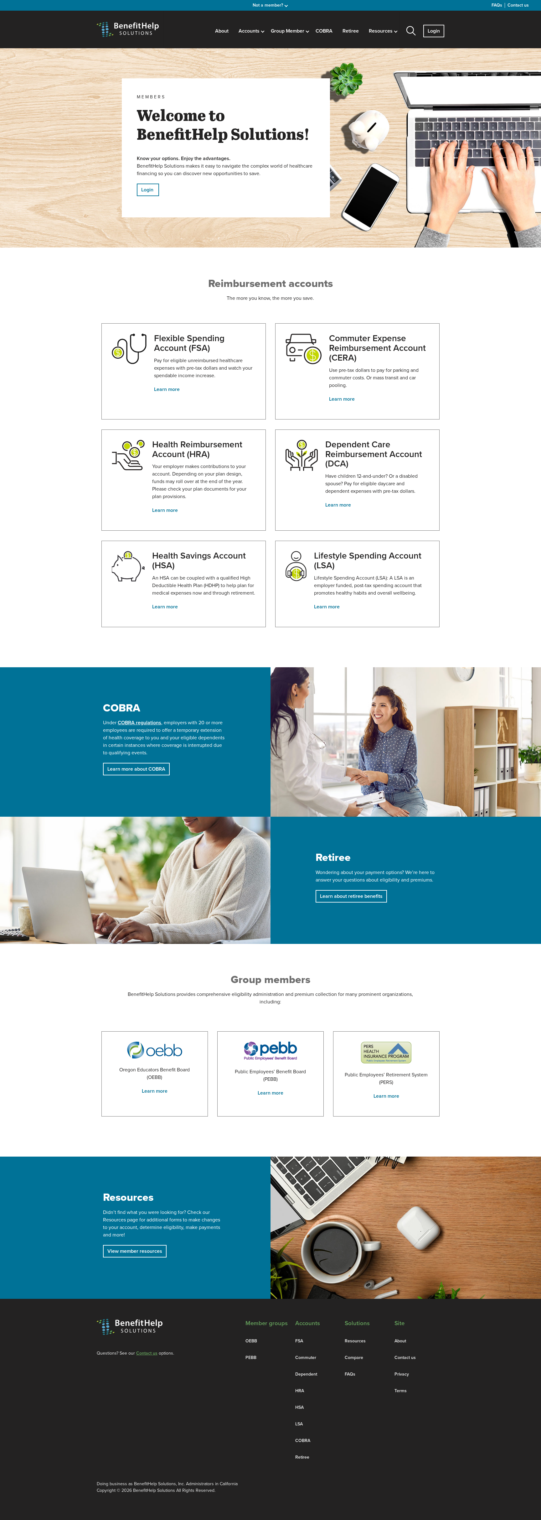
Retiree (351, 31)
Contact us (518, 5)
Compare (354, 1357)
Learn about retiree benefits (351, 896)
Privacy (401, 1374)
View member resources (134, 1251)
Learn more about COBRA (136, 769)
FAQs (497, 5)
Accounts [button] (250, 31)
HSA (299, 1407)
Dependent (306, 1374)
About (222, 31)
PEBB (250, 1357)
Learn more (167, 389)
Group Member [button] (288, 31)
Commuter (305, 1357)
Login (434, 31)
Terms (400, 1390)
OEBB (251, 1341)
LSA (299, 1424)
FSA (299, 1341)
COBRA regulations (139, 723)
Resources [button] (381, 31)
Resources (355, 1341)
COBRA (324, 31)
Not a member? (268, 5)
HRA (299, 1390)
